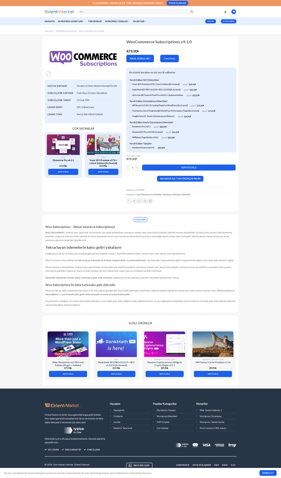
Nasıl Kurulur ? (140, 58)
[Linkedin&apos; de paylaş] (150, 201)
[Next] (118, 152)
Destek (117, 422)
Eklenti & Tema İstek (123, 428)
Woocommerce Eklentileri (91, 31)
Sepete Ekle (188, 167)
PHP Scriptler (163, 422)
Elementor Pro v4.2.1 (63, 160)
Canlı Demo (169, 58)
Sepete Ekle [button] (63, 172)
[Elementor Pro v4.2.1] (63, 144)
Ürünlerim (118, 416)
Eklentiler (139, 21)
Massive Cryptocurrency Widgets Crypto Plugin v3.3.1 (164, 364)
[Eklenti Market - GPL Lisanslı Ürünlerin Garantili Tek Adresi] (59, 11)
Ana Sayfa (49, 31)
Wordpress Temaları (166, 410)
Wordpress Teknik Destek (212, 422)
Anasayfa (50, 21)
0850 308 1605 (141, 465)
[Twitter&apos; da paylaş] (134, 201)
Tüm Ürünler (95, 21)
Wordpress (167, 194)
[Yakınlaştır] (48, 74)
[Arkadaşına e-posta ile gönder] (139, 201)
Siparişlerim (119, 410)
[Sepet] (233, 11)
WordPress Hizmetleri (70, 21)
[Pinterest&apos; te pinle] (144, 201)
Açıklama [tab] (140, 219)
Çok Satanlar (163, 428)
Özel (138, 194)
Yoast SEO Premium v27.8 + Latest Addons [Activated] (103, 161)
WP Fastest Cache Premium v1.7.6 (213, 362)
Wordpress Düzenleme (211, 416)
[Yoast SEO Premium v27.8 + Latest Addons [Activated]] (103, 144)
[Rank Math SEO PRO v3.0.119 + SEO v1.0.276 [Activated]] (116, 344)
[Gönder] (191, 11)
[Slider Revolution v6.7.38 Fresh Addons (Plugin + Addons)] (68, 344)
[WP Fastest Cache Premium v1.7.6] (212, 344)
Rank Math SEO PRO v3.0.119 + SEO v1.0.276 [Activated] (116, 364)
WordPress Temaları (116, 21)
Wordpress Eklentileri (66, 31)
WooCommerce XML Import (213, 428)
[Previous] (48, 152)
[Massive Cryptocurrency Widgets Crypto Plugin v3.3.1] (164, 344)
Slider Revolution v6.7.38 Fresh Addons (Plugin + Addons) (68, 364)
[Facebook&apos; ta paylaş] (129, 201)
